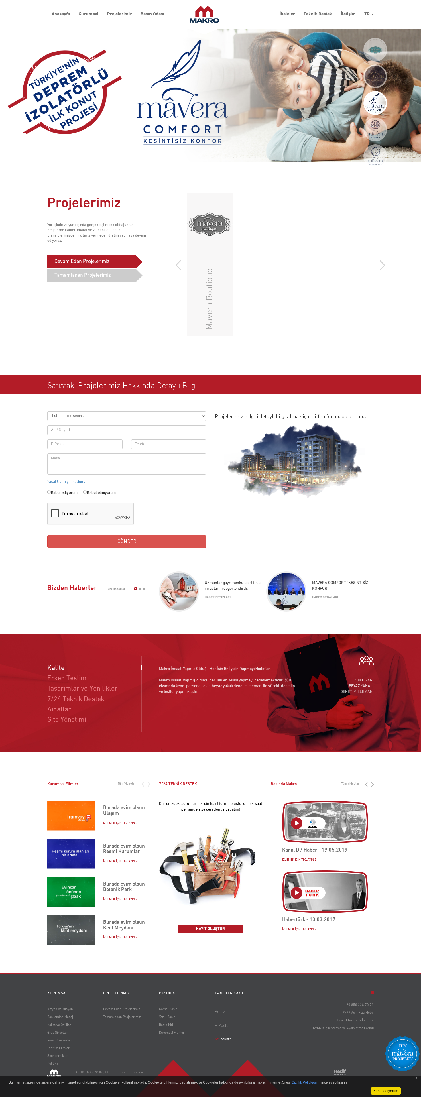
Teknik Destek (318, 14)
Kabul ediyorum (64, 493)
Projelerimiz (119, 14)
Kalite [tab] (55, 668)
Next (381, 265)
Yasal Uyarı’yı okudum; (66, 482)
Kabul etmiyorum (101, 493)
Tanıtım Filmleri (58, 1048)
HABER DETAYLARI (218, 597)
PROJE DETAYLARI (257, 319)
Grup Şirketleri (58, 1033)
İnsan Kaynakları (59, 1040)
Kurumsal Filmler (171, 1033)
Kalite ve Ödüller (59, 1025)
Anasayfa (61, 14)
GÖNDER (225, 1039)
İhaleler (287, 14)
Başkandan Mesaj (60, 1017)
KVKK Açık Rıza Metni (358, 1013)
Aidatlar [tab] (59, 709)
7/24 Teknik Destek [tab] (75, 699)
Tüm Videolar (127, 783)
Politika (52, 1063)
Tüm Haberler (115, 589)
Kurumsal (88, 14)
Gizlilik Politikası (304, 1082)
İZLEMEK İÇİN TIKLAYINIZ (120, 822)
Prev (180, 265)
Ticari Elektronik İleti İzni (355, 1020)
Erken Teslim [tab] (66, 678)
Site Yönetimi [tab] (66, 719)
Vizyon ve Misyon (60, 1009)
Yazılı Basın (167, 1017)
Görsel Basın (168, 1009)
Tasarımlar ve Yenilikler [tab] (82, 688)
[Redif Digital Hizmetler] (340, 1072)
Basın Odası (152, 14)
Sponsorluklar (57, 1056)
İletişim (348, 14)
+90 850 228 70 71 (359, 1005)
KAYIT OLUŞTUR (210, 929)
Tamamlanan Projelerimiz (82, 275)
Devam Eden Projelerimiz (82, 261)
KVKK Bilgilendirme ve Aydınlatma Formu (343, 1028)
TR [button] (367, 14)
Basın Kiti (166, 1025)
